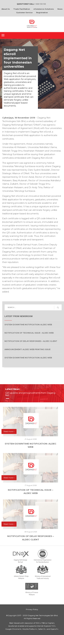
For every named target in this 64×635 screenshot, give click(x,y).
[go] (58, 307)
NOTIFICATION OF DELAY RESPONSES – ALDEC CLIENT (30, 341)
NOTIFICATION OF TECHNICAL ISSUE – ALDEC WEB (29, 333)
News (60, 9)
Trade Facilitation (21, 9)
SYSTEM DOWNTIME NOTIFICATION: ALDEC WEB (28, 324)
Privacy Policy (32, 609)
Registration (42, 13)
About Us (5, 9)
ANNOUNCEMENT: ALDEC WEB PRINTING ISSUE (27, 349)
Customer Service (24, 13)
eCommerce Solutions (43, 9)
